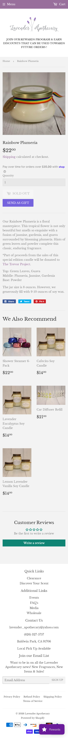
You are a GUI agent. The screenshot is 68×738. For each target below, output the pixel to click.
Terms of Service (32, 701)
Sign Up (57, 680)
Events (34, 597)
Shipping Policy (52, 696)
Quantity (8, 175)
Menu (11, 4)
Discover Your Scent (34, 583)
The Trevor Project (16, 264)
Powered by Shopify (32, 717)
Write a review (34, 543)
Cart (61, 4)
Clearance (34, 578)
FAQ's (34, 603)
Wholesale (34, 613)
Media (34, 608)
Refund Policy (32, 696)
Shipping (9, 157)
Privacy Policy (12, 696)
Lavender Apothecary (37, 713)
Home (6, 61)
